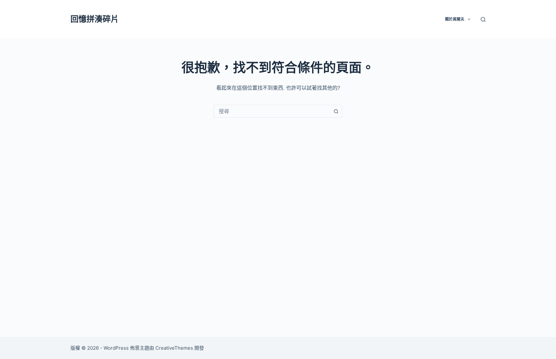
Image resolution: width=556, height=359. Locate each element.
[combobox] (272, 111)
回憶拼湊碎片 (94, 19)
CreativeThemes (174, 348)
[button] (469, 19)
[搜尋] (483, 19)
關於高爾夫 (454, 19)
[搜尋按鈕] (336, 111)
